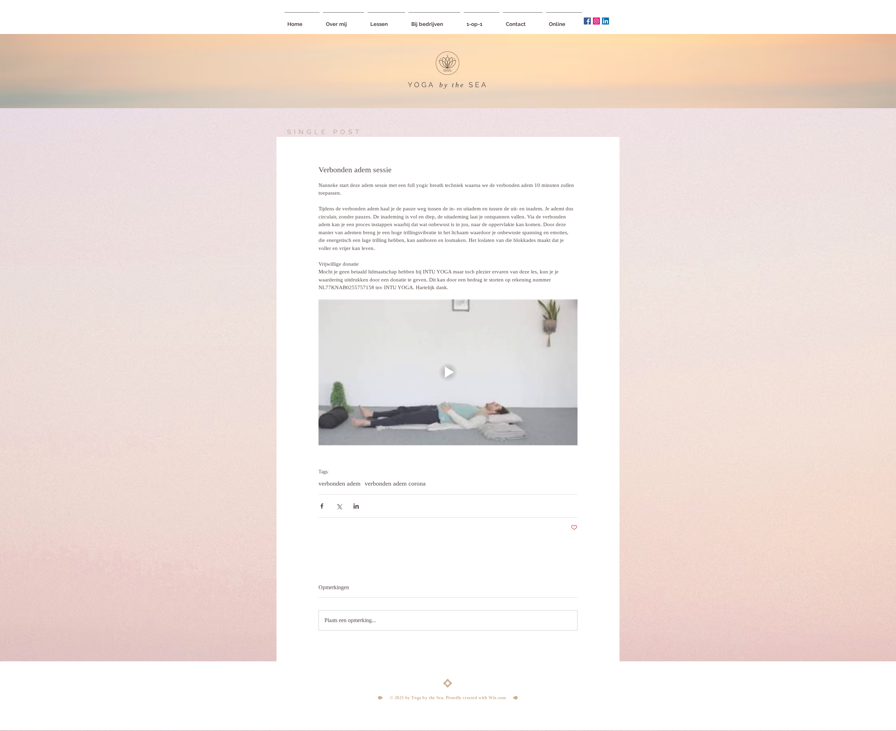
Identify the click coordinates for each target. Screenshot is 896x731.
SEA (478, 85)
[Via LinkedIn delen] (356, 506)
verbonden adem (339, 483)
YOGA (421, 85)
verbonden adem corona (395, 483)
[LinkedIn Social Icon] (605, 21)
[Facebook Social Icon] (587, 21)
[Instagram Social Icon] (596, 21)
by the (452, 85)
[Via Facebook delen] (321, 506)
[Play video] (448, 372)
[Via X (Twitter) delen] (339, 506)
